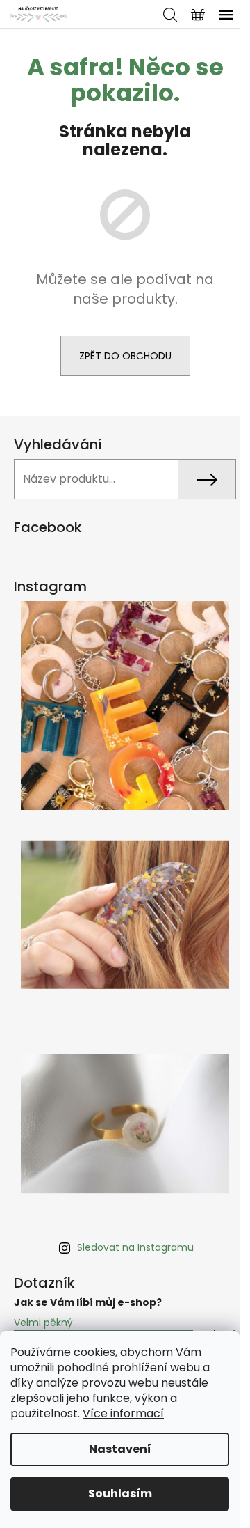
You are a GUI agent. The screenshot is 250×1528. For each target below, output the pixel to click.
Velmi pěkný (43, 1323)
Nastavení (120, 1449)
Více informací (123, 1413)
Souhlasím (120, 1494)
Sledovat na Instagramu (135, 1247)
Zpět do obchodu (125, 356)
